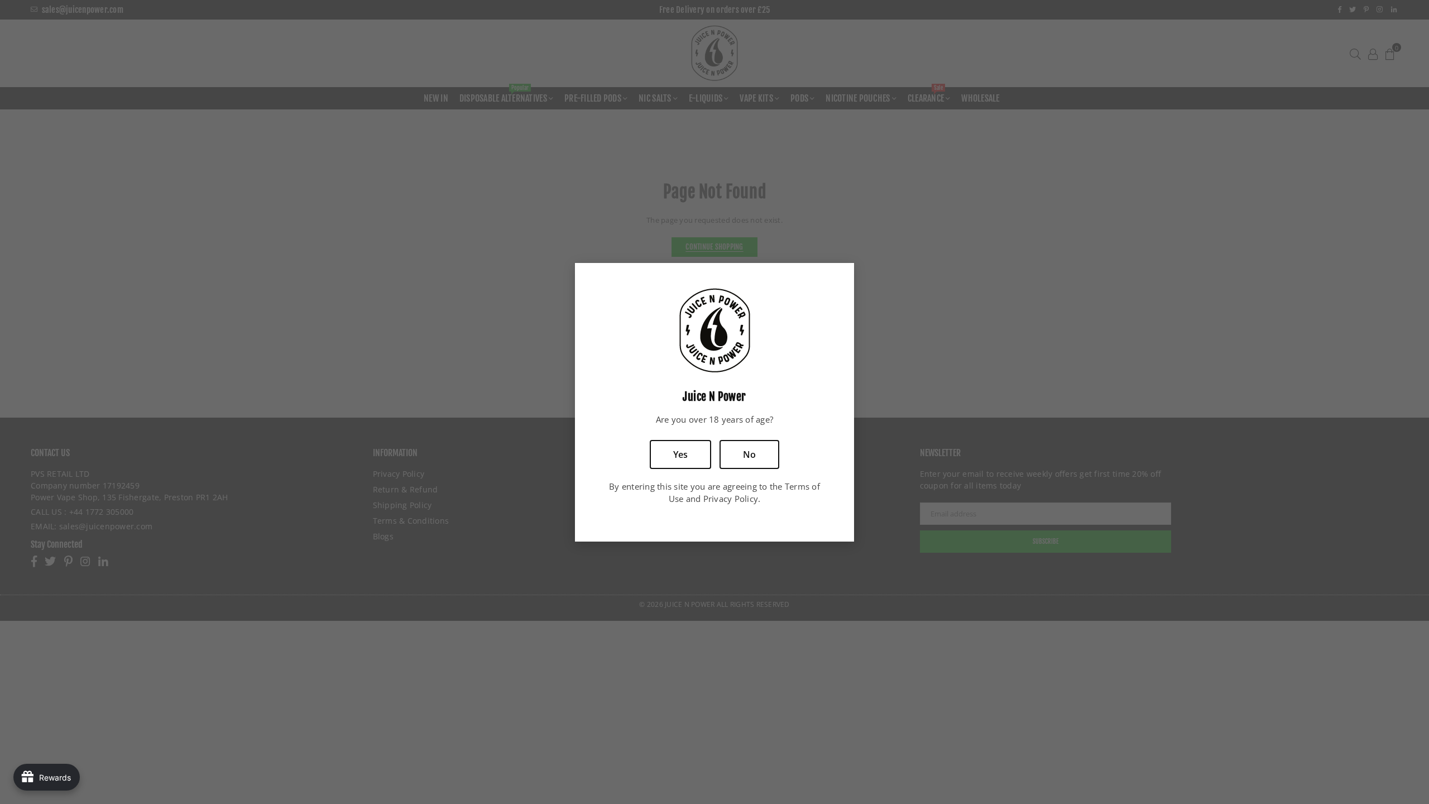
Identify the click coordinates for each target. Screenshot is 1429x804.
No (749, 454)
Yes (680, 454)
